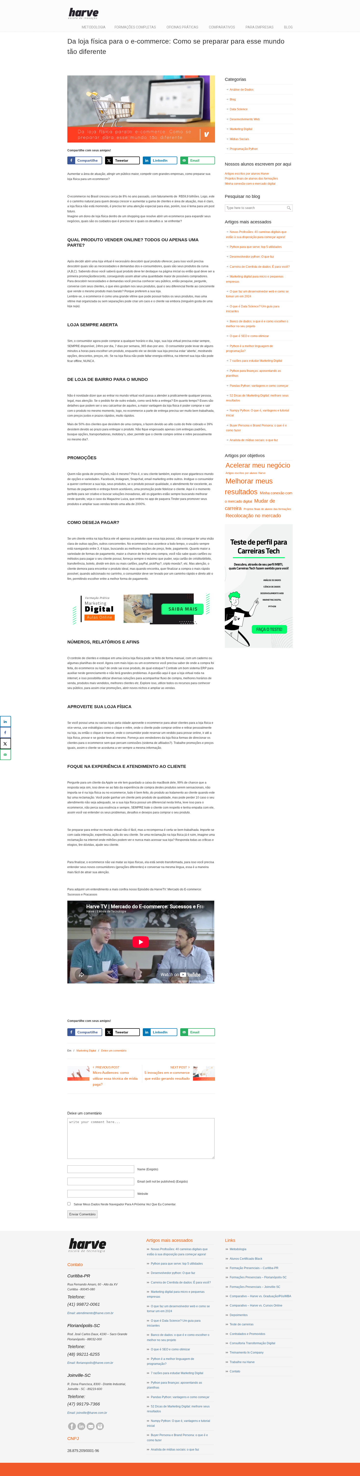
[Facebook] (72, 1429)
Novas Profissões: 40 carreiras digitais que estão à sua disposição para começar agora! (256, 234)
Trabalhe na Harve (242, 1362)
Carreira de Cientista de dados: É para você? (260, 266)
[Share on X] (5, 743)
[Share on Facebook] (5, 732)
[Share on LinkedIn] (5, 721)
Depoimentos (239, 1315)
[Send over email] (5, 754)
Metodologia (238, 1249)
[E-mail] (91, 1429)
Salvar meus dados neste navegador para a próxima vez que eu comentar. (125, 1204)
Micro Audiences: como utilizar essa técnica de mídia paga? (115, 1078)
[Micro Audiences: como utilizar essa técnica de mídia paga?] (78, 1079)
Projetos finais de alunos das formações (251, 178)
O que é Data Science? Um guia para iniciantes (252, 309)
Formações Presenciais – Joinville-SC (255, 1287)
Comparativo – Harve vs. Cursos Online (256, 1305)
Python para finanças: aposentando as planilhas (253, 373)
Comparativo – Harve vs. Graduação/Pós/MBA (260, 1296)
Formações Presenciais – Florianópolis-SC (258, 1277)
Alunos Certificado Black (246, 1258)
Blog (233, 99)
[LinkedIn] (81, 1429)
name (147, 1169)
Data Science (239, 109)
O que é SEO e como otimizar (249, 336)
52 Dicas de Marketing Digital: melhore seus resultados (257, 398)
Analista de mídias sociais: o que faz (254, 440)
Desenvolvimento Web (245, 119)
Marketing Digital (86, 1050)
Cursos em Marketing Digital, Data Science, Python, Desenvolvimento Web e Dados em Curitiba (85, 11)
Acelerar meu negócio (258, 465)
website (142, 1194)
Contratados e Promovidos (247, 1334)
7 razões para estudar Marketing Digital (256, 361)
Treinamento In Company (247, 1352)
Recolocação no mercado (253, 515)
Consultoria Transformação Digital (252, 1343)
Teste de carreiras (241, 1324)
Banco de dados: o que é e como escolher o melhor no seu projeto (257, 324)
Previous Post (106, 1067)
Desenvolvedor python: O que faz (252, 256)
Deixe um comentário (113, 1050)
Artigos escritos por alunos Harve (247, 173)
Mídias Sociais (239, 139)
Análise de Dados (241, 89)
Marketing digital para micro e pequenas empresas (254, 279)
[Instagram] (100, 1429)
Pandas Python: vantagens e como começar (259, 385)
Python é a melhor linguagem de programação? (249, 348)
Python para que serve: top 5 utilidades (256, 247)
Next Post (179, 1067)
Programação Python (244, 149)
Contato (235, 1371)
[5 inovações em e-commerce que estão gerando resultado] (204, 1079)
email (162, 1181)
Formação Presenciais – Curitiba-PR (254, 1268)
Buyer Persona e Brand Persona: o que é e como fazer (256, 428)
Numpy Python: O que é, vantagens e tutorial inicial (257, 413)
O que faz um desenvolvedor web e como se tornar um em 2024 (257, 294)
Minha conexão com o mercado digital (250, 183)
